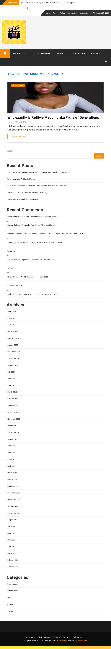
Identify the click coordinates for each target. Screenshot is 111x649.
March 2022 (12, 553)
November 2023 (13, 419)
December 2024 (13, 352)
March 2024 (12, 392)
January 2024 (12, 406)
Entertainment (41, 53)
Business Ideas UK (14, 286)
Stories (61, 53)
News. (9, 598)
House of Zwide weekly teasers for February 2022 (27, 277)
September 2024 (13, 358)
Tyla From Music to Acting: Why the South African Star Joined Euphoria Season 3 (39, 172)
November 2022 (13, 500)
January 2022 (12, 567)
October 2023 (12, 426)
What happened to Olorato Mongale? (22, 179)
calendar (10, 268)
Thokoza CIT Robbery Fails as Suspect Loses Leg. (27, 192)
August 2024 (12, 365)
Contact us (72, 13)
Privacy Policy (59, 13)
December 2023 (13, 412)
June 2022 (11, 533)
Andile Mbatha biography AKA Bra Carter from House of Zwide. (32, 294)
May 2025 (11, 318)
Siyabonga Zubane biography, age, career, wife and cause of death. (34, 242)
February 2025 (13, 338)
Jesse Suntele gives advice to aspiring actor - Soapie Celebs (32, 216)
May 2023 (11, 459)
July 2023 (11, 446)
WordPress (82, 640)
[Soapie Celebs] (5, 53)
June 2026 (11, 311)
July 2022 (11, 526)
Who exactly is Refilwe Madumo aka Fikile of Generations (53, 117)
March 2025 (12, 332)
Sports (10, 604)
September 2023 (13, 432)
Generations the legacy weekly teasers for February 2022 (30, 260)
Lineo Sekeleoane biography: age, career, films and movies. (31, 225)
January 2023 (12, 486)
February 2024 (13, 399)
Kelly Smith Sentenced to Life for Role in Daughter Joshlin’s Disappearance (37, 186)
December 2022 (13, 493)
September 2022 (13, 513)
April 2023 (11, 466)
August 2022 (12, 520)
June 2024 (11, 379)
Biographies (19, 53)
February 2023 (13, 479)
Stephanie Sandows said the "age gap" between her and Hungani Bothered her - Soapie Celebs (45, 234)
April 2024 (11, 385)
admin (10, 122)
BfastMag (61, 640)
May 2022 (11, 540)
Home (47, 13)
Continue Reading (18, 136)
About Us (84, 13)
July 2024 (11, 372)
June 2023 (11, 453)
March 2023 (12, 473)
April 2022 (11, 547)
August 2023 (12, 439)
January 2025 (12, 345)
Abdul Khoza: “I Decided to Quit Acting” (23, 199)
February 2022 (13, 560)
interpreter (11, 251)
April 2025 (11, 325)
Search (10, 150)
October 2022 (12, 506)
